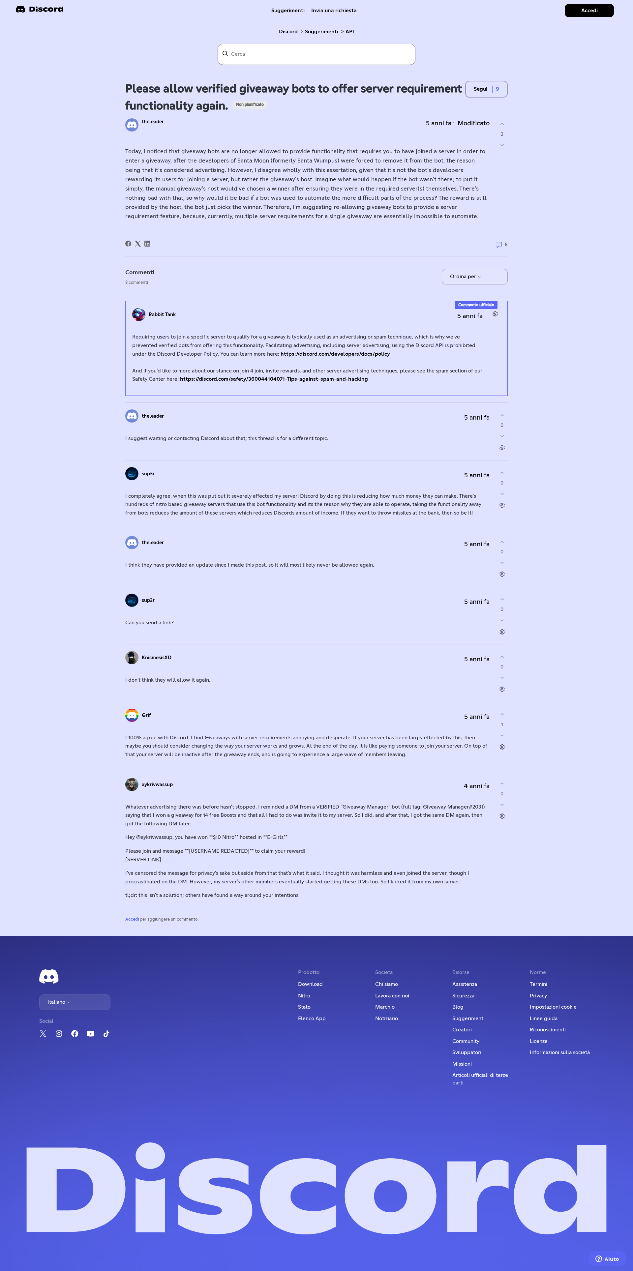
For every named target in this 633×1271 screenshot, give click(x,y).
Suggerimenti (288, 10)
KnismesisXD (156, 657)
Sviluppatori (466, 1052)
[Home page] (39, 11)
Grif (146, 715)
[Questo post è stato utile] (502, 124)
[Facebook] (128, 244)
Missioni (462, 1064)
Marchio (385, 1007)
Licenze (539, 1041)
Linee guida (544, 1018)
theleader (153, 121)
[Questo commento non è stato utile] (502, 436)
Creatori (462, 1029)
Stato (304, 1007)
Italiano (57, 1002)
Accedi (132, 919)
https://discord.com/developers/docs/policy (335, 354)
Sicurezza (463, 995)
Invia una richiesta (334, 10)
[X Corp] (138, 244)
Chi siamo (386, 984)
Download (310, 984)
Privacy (538, 995)
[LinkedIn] (147, 244)
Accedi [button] (589, 10)
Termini (538, 984)
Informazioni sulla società (560, 1052)
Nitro (304, 995)
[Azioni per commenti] (495, 313)
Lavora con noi (392, 995)
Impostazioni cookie (553, 1007)
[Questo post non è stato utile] (502, 145)
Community (465, 1041)
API (350, 31)
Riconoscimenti (548, 1029)
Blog (458, 1007)
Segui (480, 89)
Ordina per (463, 276)
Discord (288, 31)
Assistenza (464, 984)
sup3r (148, 473)
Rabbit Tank (162, 314)
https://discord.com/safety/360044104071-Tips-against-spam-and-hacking (274, 379)
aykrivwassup (157, 784)
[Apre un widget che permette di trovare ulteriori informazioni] (607, 1259)
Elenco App (312, 1018)
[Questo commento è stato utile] (502, 415)
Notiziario (386, 1018)
